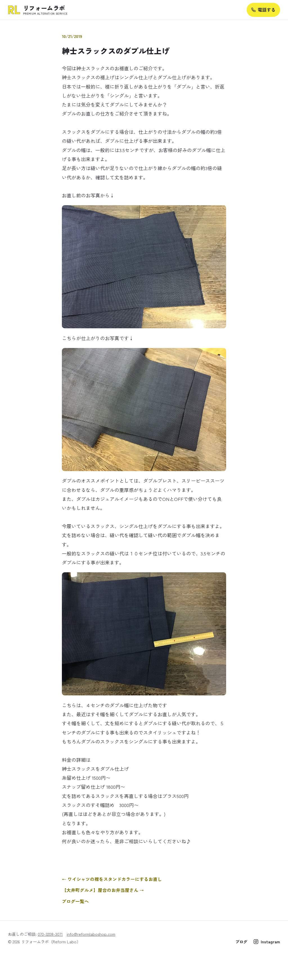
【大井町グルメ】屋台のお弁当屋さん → (103, 890)
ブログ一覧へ (75, 901)
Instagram (270, 941)
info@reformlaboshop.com (91, 934)
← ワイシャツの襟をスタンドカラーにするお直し (112, 879)
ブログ (241, 941)
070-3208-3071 (50, 934)
